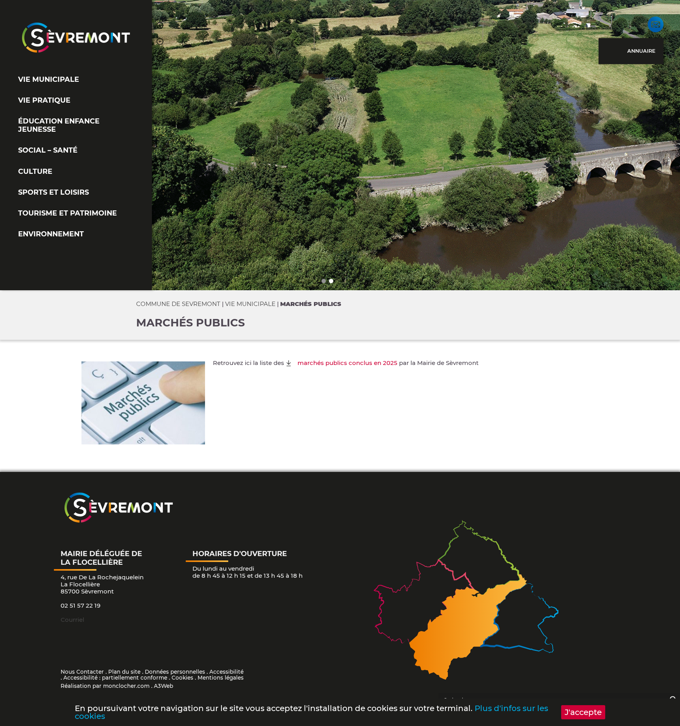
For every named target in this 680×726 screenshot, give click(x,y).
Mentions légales (221, 677)
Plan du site (124, 672)
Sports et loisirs (53, 192)
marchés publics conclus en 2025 (347, 363)
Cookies (182, 677)
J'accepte (583, 712)
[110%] (160, 26)
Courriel (72, 619)
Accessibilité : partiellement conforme (115, 677)
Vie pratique (44, 100)
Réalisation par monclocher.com (105, 686)
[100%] (160, 59)
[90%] (160, 42)
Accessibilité (226, 672)
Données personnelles (175, 672)
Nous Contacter (82, 672)
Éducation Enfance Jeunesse (59, 125)
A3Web (163, 686)
